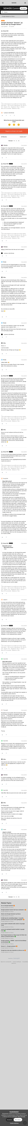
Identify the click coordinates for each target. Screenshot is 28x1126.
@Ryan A (3, 249)
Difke (4, 277)
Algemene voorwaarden (6, 961)
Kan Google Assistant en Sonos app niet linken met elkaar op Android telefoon (14, 935)
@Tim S (11, 408)
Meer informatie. (21, 1116)
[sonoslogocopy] (14, 3)
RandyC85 (5, 478)
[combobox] (14, 12)
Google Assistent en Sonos (8, 16)
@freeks (3, 882)
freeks (4, 829)
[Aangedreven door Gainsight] (14, 959)
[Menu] (2, 3)
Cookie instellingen (17, 961)
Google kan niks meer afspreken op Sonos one (12, 950)
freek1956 (5, 659)
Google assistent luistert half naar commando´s (13, 909)
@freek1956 (6, 805)
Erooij (4, 262)
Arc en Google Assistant (7, 905)
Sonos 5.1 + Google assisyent (8, 946)
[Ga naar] (2, 12)
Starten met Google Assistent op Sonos (11, 914)
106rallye (5, 145)
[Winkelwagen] (25, 3)
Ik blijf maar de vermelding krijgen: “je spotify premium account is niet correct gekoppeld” (12, 918)
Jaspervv (5, 599)
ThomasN (5, 710)
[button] (1, 8)
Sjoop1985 (5, 31)
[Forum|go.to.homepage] (10, 8)
